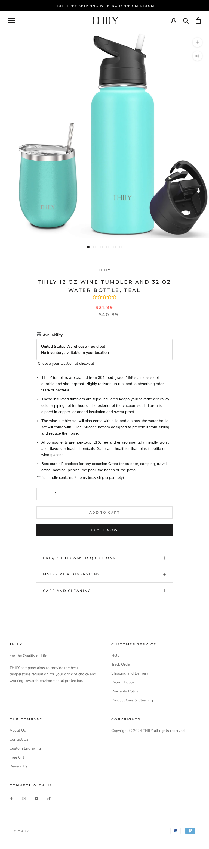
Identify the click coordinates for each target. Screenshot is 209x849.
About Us (18, 730)
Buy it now (104, 530)
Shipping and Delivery (129, 673)
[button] (104, 297)
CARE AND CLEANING (67, 591)
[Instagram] (24, 798)
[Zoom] (197, 42)
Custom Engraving (25, 748)
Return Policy (122, 682)
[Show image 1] (88, 247)
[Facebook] (11, 798)
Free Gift (17, 757)
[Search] (186, 20)
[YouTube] (36, 798)
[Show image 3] (101, 247)
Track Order (121, 664)
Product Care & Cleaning (132, 700)
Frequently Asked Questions (79, 558)
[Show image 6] (120, 247)
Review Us (18, 766)
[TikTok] (49, 798)
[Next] (131, 246)
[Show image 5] (114, 247)
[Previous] (77, 246)
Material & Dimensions (71, 574)
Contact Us (19, 739)
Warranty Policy (124, 691)
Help (115, 655)
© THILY (21, 831)
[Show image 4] (107, 247)
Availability (53, 335)
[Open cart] (198, 20)
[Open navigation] (11, 20)
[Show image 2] (94, 247)
